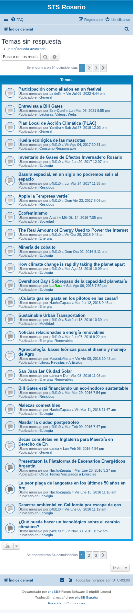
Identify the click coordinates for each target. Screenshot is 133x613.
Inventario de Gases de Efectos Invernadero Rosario (70, 157)
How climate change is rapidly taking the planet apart (71, 264)
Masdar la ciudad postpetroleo (48, 422)
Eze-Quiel (57, 110)
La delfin (55, 93)
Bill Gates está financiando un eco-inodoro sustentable (73, 388)
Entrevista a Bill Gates (40, 106)
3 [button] (96, 68)
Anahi (53, 217)
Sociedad (46, 221)
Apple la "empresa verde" (43, 196)
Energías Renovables (56, 340)
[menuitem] (17, 19)
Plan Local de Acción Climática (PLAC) (57, 123)
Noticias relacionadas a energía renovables (61, 332)
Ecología (46, 165)
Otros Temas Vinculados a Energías (67, 474)
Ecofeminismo (32, 213)
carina (54, 376)
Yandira (55, 127)
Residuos (46, 187)
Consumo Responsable (57, 148)
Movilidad (46, 323)
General (45, 97)
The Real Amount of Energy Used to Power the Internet (73, 230)
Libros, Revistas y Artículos (60, 362)
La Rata (55, 286)
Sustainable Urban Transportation (52, 315)
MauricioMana (60, 358)
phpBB (53, 591)
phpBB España (86, 597)
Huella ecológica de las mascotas (51, 140)
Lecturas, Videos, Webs (58, 114)
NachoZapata (60, 303)
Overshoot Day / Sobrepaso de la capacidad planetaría (72, 281)
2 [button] (89, 68)
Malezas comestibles (39, 405)
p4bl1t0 (55, 145)
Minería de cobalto (37, 247)
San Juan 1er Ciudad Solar (45, 371)
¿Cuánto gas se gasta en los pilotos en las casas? (68, 298)
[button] (103, 68)
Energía (45, 238)
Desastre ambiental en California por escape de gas (69, 504)
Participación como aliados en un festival (59, 89)
